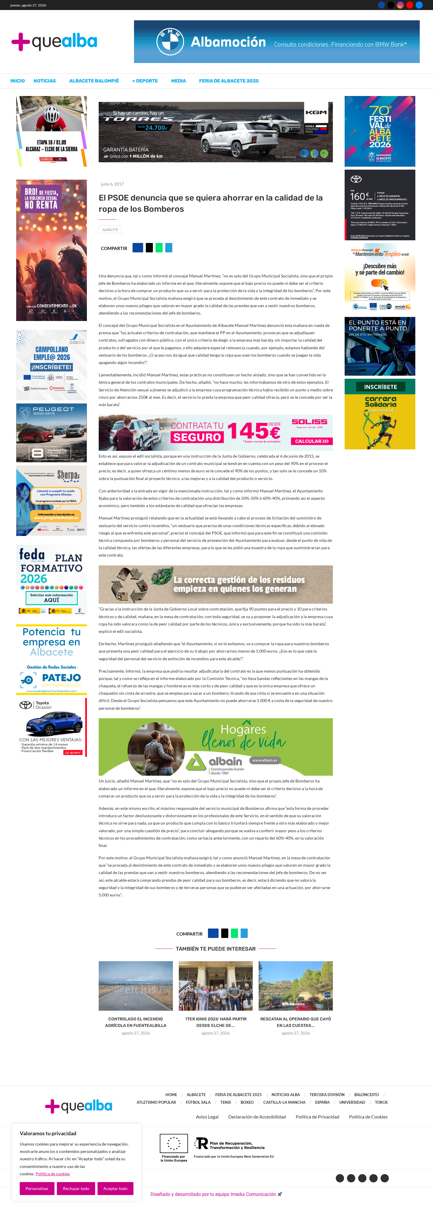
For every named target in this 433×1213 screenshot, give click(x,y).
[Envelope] (385, 1178)
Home (171, 1094)
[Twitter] (390, 5)
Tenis (225, 1102)
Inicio (17, 81)
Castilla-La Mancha (284, 1102)
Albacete (110, 229)
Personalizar (37, 1188)
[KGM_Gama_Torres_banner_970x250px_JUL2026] (216, 104)
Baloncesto (366, 1094)
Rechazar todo (76, 1188)
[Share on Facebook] (138, 247)
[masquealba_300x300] (51, 468)
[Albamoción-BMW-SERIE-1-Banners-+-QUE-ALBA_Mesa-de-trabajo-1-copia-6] (277, 23)
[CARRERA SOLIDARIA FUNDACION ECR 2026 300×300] (380, 381)
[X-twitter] (351, 1178)
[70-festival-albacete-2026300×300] (380, 99)
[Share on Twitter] (149, 247)
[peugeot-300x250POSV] (380, 319)
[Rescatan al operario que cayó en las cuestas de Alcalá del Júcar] (296, 986)
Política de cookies (53, 1173)
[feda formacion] (51, 547)
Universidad (352, 1102)
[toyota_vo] (51, 702)
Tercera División (327, 1094)
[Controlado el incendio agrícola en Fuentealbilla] (136, 986)
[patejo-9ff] (51, 627)
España (322, 1102)
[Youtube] (409, 5)
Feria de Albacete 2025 (229, 81)
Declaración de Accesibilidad (257, 1116)
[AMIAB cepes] (380, 246)
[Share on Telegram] (168, 247)
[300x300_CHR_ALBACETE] (380, 172)
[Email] (419, 5)
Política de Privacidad (317, 1116)
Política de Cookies (368, 1116)
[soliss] (216, 418)
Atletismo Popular (156, 1102)
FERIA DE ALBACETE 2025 (238, 1094)
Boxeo (247, 1102)
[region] (76, 1162)
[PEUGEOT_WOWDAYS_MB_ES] (51, 406)
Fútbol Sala (198, 1102)
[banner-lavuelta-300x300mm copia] (51, 99)
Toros (381, 1102)
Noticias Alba (286, 1094)
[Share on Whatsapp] (159, 247)
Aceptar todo (115, 1188)
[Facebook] (381, 5)
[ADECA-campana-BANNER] (51, 332)
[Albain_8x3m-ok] (216, 722)
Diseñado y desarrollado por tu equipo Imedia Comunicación (213, 1194)
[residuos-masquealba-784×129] (216, 569)
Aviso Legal (207, 1116)
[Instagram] (400, 5)
